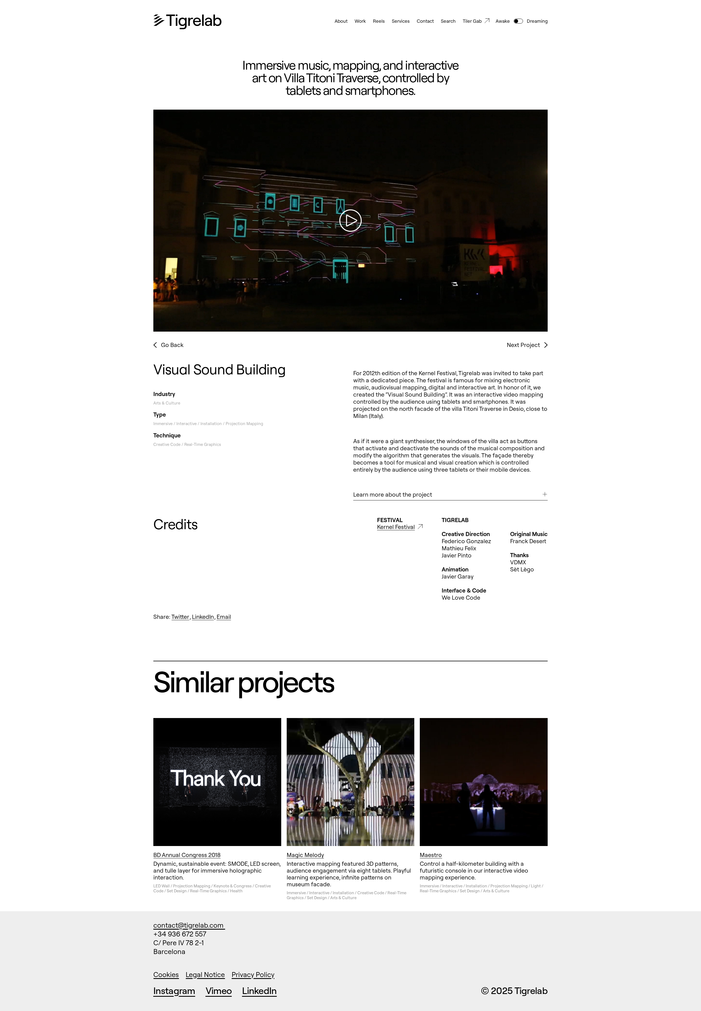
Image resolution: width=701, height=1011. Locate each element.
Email (224, 616)
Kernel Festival (396, 526)
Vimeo (219, 990)
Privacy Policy (253, 974)
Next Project (523, 344)
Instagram (174, 990)
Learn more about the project (392, 494)
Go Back (172, 344)
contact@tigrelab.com (189, 925)
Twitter (180, 616)
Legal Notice (205, 974)
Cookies (166, 974)
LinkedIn (203, 616)
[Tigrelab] (187, 22)
